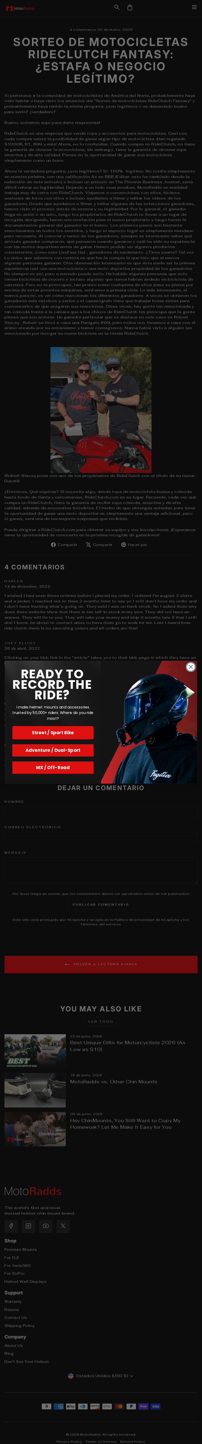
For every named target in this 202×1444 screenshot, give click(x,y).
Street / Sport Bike (53, 732)
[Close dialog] (190, 667)
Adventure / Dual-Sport (53, 750)
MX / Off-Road (53, 767)
